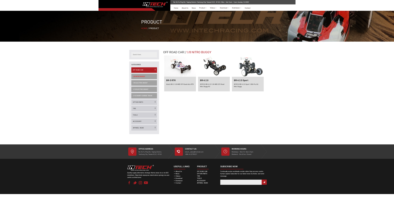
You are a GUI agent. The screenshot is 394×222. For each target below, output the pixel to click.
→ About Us (178, 171)
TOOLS (135, 115)
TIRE (134, 108)
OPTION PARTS (138, 102)
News (194, 8)
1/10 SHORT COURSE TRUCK (142, 96)
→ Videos (177, 176)
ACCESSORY (137, 121)
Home (176, 8)
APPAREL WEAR (138, 128)
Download (224, 8)
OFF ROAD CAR (138, 70)
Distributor (236, 8)
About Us (185, 8)
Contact (247, 8)
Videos (212, 8)
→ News (176, 174)
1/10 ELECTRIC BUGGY (140, 89)
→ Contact (177, 183)
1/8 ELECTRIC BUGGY (140, 83)
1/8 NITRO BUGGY (139, 76)
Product (202, 8)
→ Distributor (178, 181)
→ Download (178, 178)
